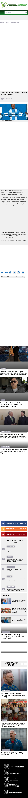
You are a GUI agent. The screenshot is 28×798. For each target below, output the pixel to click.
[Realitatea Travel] (14, 786)
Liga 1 (7, 22)
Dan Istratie (10, 97)
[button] (2, 12)
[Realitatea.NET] (14, 773)
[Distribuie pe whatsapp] (18, 272)
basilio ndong (21, 277)
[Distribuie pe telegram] (23, 272)
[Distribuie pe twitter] (14, 272)
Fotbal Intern (15, 22)
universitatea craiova (8, 277)
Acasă (2, 22)
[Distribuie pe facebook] (10, 272)
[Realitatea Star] (14, 792)
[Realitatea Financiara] (14, 779)
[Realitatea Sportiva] (14, 766)
